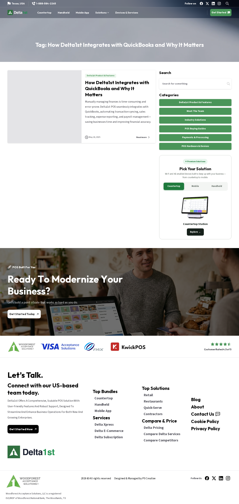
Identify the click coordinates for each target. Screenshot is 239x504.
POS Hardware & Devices (195, 146)
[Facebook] (201, 3)
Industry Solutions (195, 120)
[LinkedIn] (213, 3)
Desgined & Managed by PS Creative (135, 478)
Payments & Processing (195, 137)
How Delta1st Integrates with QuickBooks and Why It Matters (117, 88)
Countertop (173, 186)
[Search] (228, 84)
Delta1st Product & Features (195, 102)
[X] (207, 3)
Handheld (217, 186)
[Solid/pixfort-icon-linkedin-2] (220, 478)
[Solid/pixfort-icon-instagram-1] (227, 478)
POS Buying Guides (195, 128)
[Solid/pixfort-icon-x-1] (213, 478)
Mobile (195, 186)
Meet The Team (195, 111)
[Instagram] (219, 3)
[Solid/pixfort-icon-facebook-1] (206, 478)
